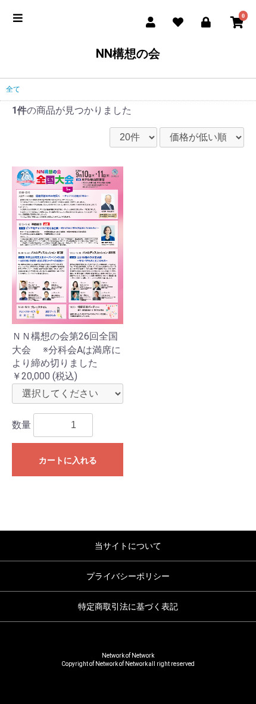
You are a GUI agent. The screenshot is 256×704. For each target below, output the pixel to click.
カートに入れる (68, 460)
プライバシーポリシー (128, 576)
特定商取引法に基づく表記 (128, 606)
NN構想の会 (128, 53)
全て (13, 89)
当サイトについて (128, 546)
